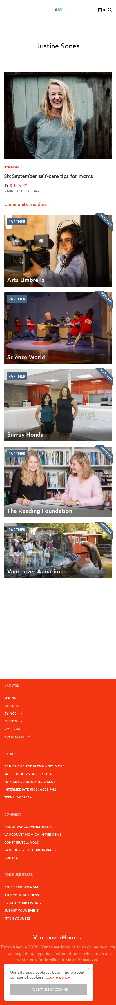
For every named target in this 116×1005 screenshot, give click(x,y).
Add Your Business (21, 895)
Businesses (14, 736)
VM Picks (12, 728)
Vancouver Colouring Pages (30, 850)
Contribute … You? (21, 842)
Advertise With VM (21, 887)
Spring (10, 697)
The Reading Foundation (39, 510)
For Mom (11, 167)
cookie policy (58, 977)
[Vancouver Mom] (58, 10)
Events (10, 721)
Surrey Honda (25, 434)
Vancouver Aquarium (35, 571)
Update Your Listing (22, 902)
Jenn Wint (18, 185)
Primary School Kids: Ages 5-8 (32, 781)
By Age (10, 713)
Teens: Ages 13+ (18, 797)
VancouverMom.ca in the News (32, 834)
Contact (12, 857)
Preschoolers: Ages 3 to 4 (28, 773)
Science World (26, 356)
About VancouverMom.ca (28, 826)
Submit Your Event (21, 910)
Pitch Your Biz (17, 918)
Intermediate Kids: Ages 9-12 (30, 789)
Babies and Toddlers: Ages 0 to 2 (34, 766)
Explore (11, 705)
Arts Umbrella (26, 279)
